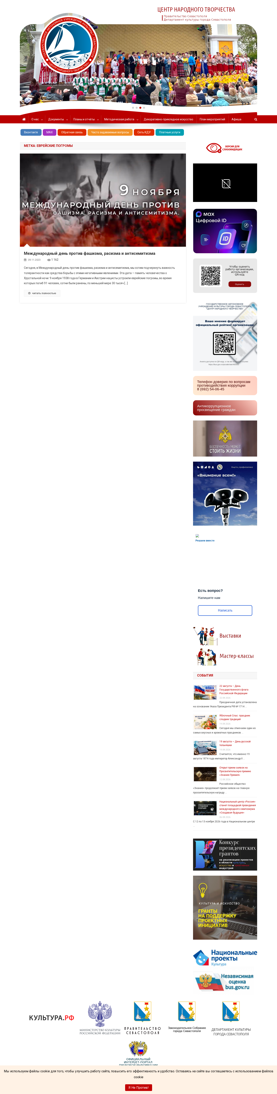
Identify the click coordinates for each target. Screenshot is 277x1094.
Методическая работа (119, 119)
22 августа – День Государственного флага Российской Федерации (233, 690)
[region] (138, 53)
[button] (133, 108)
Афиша (236, 119)
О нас (35, 119)
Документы (56, 119)
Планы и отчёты (84, 119)
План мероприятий (212, 119)
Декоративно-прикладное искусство (168, 119)
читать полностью (44, 293)
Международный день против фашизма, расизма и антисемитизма (89, 253)
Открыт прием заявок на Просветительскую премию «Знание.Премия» (235, 771)
